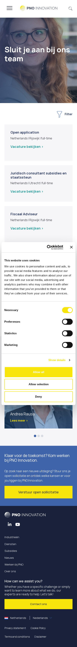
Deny (38, 396)
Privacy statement (15, 628)
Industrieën (11, 537)
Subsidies (10, 551)
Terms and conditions (17, 636)
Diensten (10, 544)
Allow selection (39, 384)
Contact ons (38, 604)
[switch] (67, 322)
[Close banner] (71, 247)
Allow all (38, 372)
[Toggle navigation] (9, 8)
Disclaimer (40, 636)
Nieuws (9, 558)
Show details (56, 360)
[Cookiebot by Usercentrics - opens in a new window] (47, 247)
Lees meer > (19, 420)
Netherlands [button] (29, 618)
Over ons (10, 571)
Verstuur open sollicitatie (38, 492)
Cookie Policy (38, 628)
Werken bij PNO (13, 564)
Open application (24, 132)
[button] (71, 8)
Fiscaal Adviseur (24, 214)
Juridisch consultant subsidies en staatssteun (38, 175)
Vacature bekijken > (26, 146)
